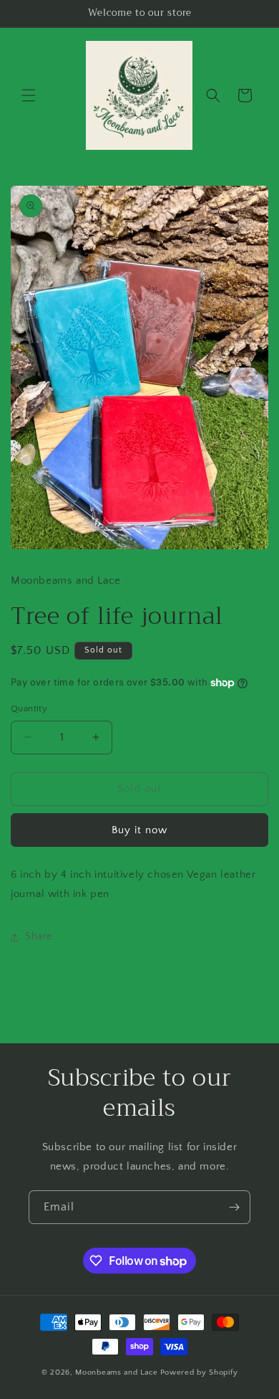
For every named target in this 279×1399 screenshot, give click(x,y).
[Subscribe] (234, 1207)
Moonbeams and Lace (116, 1372)
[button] (28, 95)
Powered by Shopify (199, 1372)
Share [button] (38, 936)
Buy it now (139, 830)
